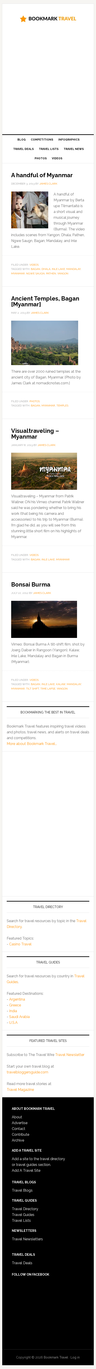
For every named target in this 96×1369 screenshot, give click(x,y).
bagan (35, 269)
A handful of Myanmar (42, 175)
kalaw (60, 684)
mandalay (73, 269)
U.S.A (13, 1022)
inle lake (58, 269)
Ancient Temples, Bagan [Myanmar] (45, 301)
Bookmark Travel (48, 18)
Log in (75, 1357)
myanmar (18, 273)
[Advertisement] (48, 80)
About (17, 1117)
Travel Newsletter (69, 1055)
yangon (62, 273)
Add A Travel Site (26, 1170)
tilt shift (32, 688)
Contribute (20, 1134)
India (13, 1011)
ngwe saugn (35, 273)
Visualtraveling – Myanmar (35, 433)
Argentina (17, 999)
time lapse (47, 688)
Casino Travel (20, 944)
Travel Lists (21, 1220)
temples (62, 405)
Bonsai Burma (30, 584)
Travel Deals (22, 1263)
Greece (15, 1005)
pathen (51, 273)
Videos (34, 264)
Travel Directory (25, 1209)
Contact (18, 1129)
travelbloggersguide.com (27, 1072)
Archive (18, 1140)
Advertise (19, 1123)
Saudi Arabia (19, 1017)
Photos (34, 401)
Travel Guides (23, 1215)
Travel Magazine (20, 1089)
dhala (46, 269)
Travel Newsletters (27, 1239)
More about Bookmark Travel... (32, 744)
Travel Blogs (22, 1190)
